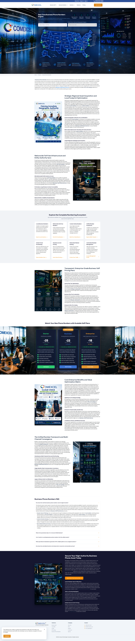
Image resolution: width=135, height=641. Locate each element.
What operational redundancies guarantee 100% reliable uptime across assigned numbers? (56, 541)
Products (39, 74)
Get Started (46, 366)
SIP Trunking (54, 630)
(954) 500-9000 (99, 1)
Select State (41, 22)
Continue (7, 636)
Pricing (84, 5)
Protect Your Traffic (74, 257)
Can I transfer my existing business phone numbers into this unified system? (52, 537)
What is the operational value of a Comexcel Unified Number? (49, 532)
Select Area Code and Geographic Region (77, 22)
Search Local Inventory (41, 237)
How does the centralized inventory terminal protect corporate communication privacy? (55, 546)
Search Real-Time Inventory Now (73, 578)
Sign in (86, 1)
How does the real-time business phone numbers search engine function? (52, 502)
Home (36, 74)
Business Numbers (62, 5)
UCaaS (53, 628)
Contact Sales (90, 366)
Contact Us (70, 630)
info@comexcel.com (89, 626)
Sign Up (69, 631)
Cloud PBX (53, 626)
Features (79, 5)
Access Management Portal (91, 257)
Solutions (72, 5)
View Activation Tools (41, 257)
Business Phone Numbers (56, 631)
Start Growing (68, 366)
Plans (69, 626)
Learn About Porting (57, 257)
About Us (77, 1)
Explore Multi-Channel (91, 237)
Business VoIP (53, 5)
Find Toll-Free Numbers (58, 237)
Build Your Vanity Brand (75, 237)
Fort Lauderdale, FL (89, 628)
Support (81, 1)
